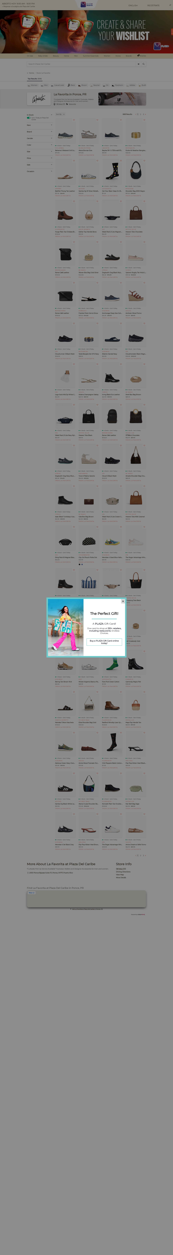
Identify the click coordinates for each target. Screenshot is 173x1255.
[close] (123, 601)
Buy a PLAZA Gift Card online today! (104, 642)
